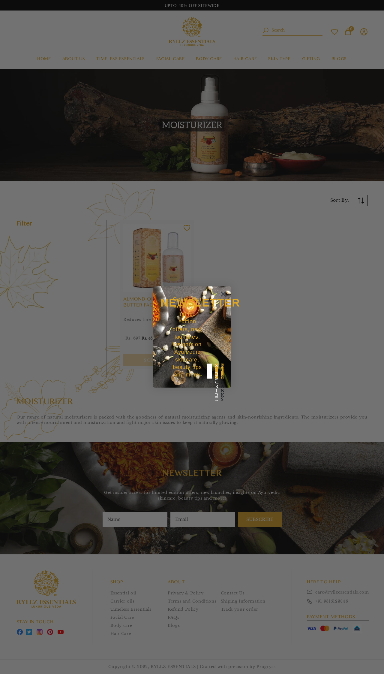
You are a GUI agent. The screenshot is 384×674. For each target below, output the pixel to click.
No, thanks (222, 371)
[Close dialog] (223, 294)
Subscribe (216, 371)
